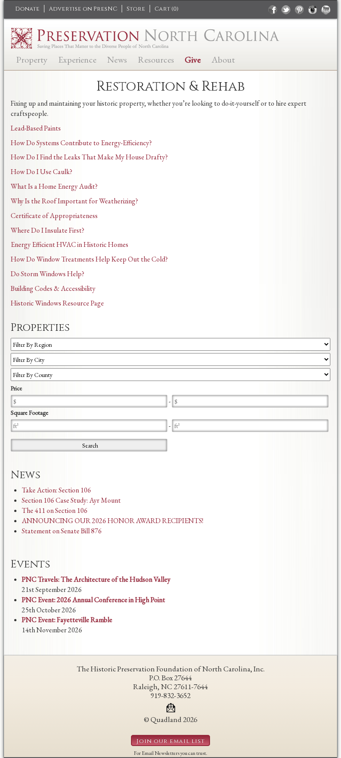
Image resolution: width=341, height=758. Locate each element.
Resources (156, 59)
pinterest (299, 9)
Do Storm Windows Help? (47, 273)
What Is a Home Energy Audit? (54, 186)
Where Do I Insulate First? (47, 230)
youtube (325, 9)
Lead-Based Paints (36, 128)
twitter (286, 9)
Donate (27, 9)
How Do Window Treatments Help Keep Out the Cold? (89, 259)
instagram (312, 9)
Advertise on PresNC (83, 9)
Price (16, 388)
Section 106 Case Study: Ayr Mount (71, 500)
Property (32, 59)
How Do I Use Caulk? (41, 171)
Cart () (166, 9)
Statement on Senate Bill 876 (62, 531)
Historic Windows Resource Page (57, 303)
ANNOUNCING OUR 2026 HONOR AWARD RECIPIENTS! (112, 520)
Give (193, 59)
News (117, 59)
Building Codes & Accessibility (53, 288)
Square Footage (29, 413)
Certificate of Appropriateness (54, 215)
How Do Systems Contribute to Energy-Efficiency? (81, 142)
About (223, 59)
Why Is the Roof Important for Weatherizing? (74, 201)
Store (136, 9)
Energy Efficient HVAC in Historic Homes (69, 244)
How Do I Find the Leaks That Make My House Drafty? (89, 157)
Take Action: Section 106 (56, 490)
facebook (272, 9)
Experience (77, 59)
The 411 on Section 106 (54, 510)
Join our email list (170, 741)
